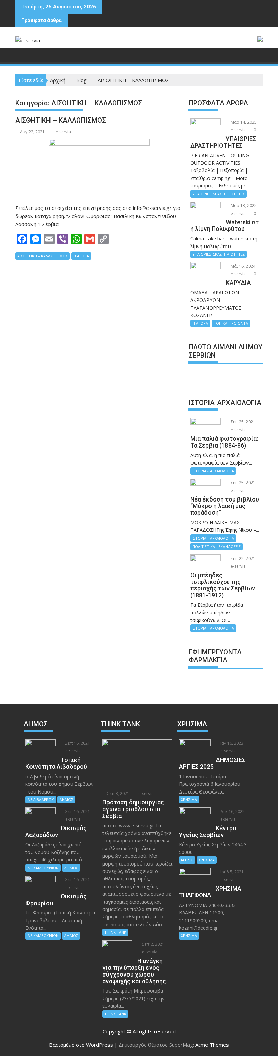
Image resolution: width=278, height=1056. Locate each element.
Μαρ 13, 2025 (243, 205)
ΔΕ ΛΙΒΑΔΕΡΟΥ (40, 799)
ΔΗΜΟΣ (66, 799)
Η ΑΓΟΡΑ (81, 255)
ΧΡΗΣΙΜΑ (189, 799)
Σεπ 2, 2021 (152, 944)
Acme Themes (212, 1044)
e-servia (63, 132)
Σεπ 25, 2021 (242, 422)
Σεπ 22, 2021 (242, 558)
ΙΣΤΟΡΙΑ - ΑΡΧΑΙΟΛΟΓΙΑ (213, 470)
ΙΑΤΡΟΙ (187, 859)
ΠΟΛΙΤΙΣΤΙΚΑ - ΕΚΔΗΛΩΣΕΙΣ (216, 546)
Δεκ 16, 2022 (232, 811)
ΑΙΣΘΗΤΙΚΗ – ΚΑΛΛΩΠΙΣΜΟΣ (60, 120)
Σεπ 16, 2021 (77, 743)
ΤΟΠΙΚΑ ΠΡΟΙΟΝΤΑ (231, 323)
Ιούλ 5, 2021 (231, 872)
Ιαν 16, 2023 (231, 743)
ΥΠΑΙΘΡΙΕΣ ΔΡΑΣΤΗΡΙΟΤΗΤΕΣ (218, 193)
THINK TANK (115, 932)
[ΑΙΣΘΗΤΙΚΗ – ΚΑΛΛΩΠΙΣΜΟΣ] (99, 168)
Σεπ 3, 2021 (118, 793)
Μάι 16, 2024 (242, 266)
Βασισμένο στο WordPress (81, 1044)
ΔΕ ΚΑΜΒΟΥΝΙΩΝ (43, 867)
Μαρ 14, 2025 (243, 122)
